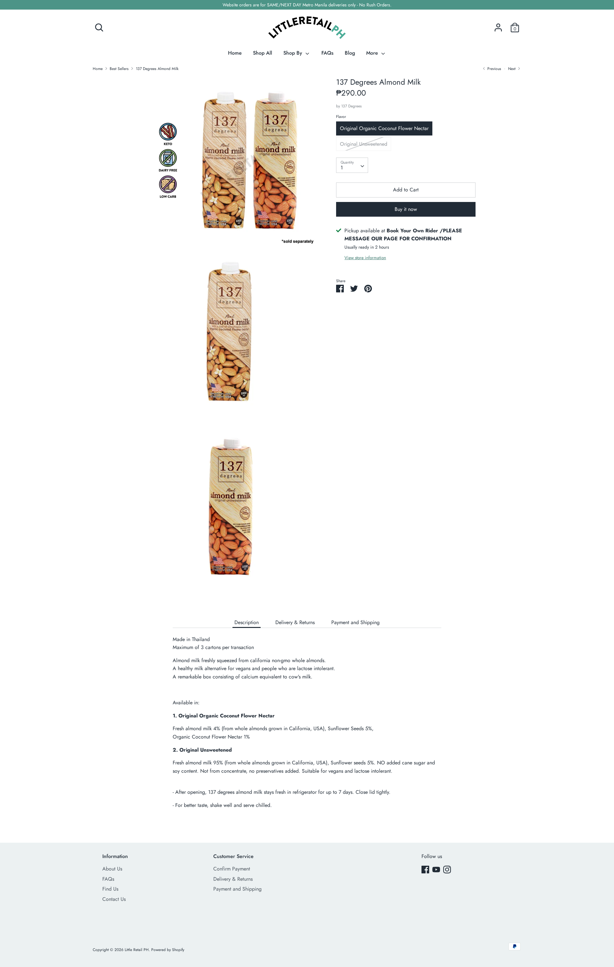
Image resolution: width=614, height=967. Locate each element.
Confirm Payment (231, 868)
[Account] (498, 25)
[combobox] (352, 165)
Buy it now (406, 209)
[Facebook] (425, 869)
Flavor (341, 116)
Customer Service (233, 856)
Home (235, 53)
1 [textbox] (342, 167)
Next (512, 69)
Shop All (262, 53)
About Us (112, 868)
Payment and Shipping (355, 622)
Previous (493, 69)
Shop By (293, 53)
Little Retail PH (137, 950)
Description (246, 622)
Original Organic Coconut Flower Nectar (384, 128)
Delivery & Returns (295, 622)
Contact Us (114, 899)
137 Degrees (351, 106)
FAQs (327, 53)
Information (115, 856)
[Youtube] (436, 869)
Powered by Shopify (167, 950)
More (373, 53)
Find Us (110, 889)
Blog (350, 53)
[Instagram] (447, 869)
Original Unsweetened (363, 143)
